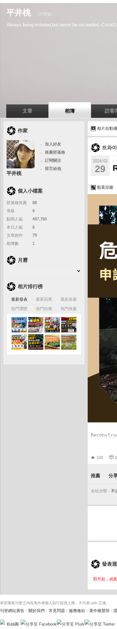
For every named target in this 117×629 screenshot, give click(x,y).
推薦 (95, 475)
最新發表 (19, 299)
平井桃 (19, 12)
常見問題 (57, 610)
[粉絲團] (2, 622)
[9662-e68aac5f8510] (68, 324)
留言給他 (53, 168)
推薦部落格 (55, 152)
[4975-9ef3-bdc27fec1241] (19, 342)
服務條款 (77, 610)
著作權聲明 (99, 610)
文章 (27, 111)
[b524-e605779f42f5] (35, 342)
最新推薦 (69, 299)
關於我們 (36, 610)
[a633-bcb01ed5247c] (19, 324)
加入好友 (53, 144)
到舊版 (45, 14)
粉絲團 (13, 624)
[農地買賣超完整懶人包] (52, 342)
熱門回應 (44, 308)
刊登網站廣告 (12, 610)
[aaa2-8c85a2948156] (35, 324)
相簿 (70, 111)
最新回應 (44, 299)
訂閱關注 (53, 160)
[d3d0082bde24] (52, 324)
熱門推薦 (69, 308)
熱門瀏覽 (19, 308)
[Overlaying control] (68, 342)
